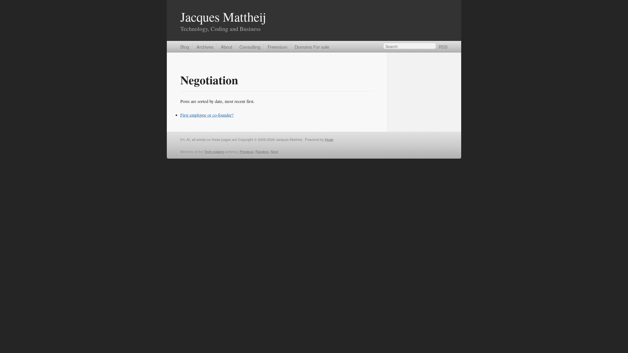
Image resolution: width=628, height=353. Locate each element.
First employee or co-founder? (207, 115)
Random (262, 151)
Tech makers (214, 151)
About (226, 47)
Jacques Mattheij (223, 16)
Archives (204, 47)
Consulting (249, 47)
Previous (246, 151)
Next (274, 151)
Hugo (329, 139)
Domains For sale (312, 47)
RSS (443, 47)
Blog (184, 47)
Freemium (277, 47)
